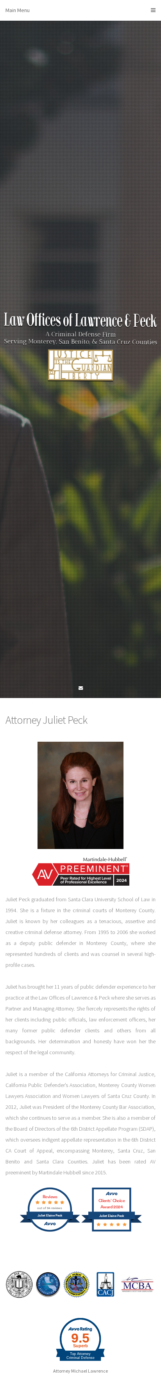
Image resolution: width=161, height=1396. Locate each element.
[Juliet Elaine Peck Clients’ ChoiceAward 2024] (111, 1230)
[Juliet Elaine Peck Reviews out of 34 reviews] (50, 1230)
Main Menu (17, 10)
